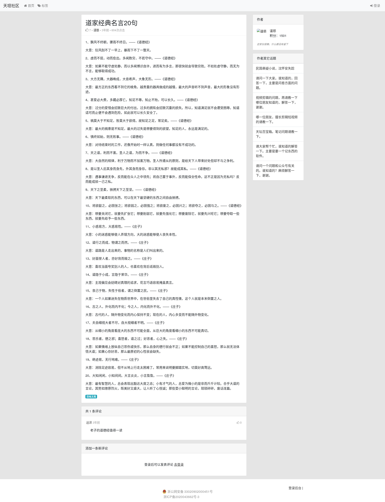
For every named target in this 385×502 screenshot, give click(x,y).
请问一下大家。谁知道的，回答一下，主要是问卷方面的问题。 (277, 83)
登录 (376, 5)
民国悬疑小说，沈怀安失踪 (275, 68)
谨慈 (96, 30)
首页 (30, 5)
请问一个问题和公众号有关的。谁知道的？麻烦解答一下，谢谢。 (275, 170)
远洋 (89, 422)
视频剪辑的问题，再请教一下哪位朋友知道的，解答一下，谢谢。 (277, 102)
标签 (44, 5)
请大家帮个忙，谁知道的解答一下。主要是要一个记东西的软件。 (277, 151)
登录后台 (295, 488)
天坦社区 (11, 5)
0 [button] (241, 422)
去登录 (179, 464)
